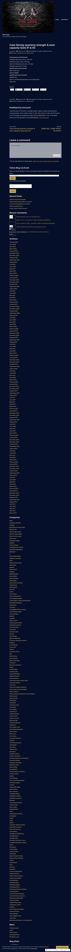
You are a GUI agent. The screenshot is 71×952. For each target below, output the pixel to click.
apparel (11, 567)
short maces (13, 807)
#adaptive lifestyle (15, 523)
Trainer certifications (15, 871)
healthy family (13, 671)
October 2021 (13, 284)
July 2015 (12, 451)
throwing (12, 869)
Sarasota (12, 800)
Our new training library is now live (19, 204)
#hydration (12, 538)
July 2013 (12, 504)
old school (12, 747)
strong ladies (13, 849)
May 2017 (12, 402)
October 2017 (13, 391)
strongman (12, 853)
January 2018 (13, 384)
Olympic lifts (13, 749)
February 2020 (13, 328)
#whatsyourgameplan (16, 549)
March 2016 (13, 433)
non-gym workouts (15, 738)
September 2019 (14, 340)
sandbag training (14, 793)
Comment (56, 155)
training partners (14, 887)
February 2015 (13, 462)
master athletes (14, 714)
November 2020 (14, 308)
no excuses (12, 736)
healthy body (13, 669)
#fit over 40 (13, 529)
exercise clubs (13, 631)
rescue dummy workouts (16, 780)
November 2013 (14, 495)
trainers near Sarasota (16, 876)
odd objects (13, 745)
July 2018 (12, 371)
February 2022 (13, 275)
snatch (11, 818)
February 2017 (13, 408)
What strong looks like (16, 206)
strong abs (12, 847)
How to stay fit (13, 691)
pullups (11, 776)
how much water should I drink (18, 680)
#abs (10, 520)
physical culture (14, 765)
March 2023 (13, 249)
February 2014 (13, 488)
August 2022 (13, 262)
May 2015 (12, 455)
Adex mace (12, 565)
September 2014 (14, 473)
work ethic (12, 918)
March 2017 (13, 406)
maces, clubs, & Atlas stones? (18, 208)
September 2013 (14, 499)
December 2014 (14, 466)
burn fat (11, 589)
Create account (14, 928)
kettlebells (12, 702)
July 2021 (12, 291)
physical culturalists (15, 762)
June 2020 (12, 320)
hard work (12, 662)
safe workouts (13, 791)
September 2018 (14, 366)
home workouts (14, 678)
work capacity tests (29, 53)
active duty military (15, 556)
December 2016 (14, 413)
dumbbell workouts (15, 625)
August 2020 (13, 315)
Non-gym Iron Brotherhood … (32, 216)
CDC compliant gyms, (15, 598)
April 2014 (12, 484)
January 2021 (13, 304)
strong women (13, 851)
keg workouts (13, 698)
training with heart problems (18, 889)
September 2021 (14, 286)
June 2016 (12, 426)
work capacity (13, 913)
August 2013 (13, 502)
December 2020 (14, 306)
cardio (11, 591)
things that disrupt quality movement (20, 201)
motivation (39, 51)
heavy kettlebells (14, 674)
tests (51, 51)
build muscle (13, 587)
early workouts (13, 627)
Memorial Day (13, 720)
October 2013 (13, 497)
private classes (14, 773)
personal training (14, 760)
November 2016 (14, 415)
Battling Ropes (13, 574)
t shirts (11, 860)
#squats (11, 543)
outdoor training (14, 753)
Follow (13, 178)
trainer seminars (14, 873)
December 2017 (14, 386)
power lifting (13, 767)
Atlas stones (13, 569)
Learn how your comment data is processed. (46, 161)
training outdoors (14, 884)
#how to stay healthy (15, 534)
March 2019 (13, 353)
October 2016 (13, 417)
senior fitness (13, 805)
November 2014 (14, 468)
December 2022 (14, 253)
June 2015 (12, 453)
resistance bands (14, 782)
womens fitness (14, 911)
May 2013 (12, 508)
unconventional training (16, 893)
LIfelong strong (14, 705)
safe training (13, 789)
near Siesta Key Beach (16, 729)
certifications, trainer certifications (20, 600)
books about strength (15, 583)
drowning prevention (15, 623)
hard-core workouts (15, 665)
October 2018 (13, 364)
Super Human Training (16, 856)
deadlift (11, 616)
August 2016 (13, 422)
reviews (11, 785)
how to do (12, 685)
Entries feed (13, 932)
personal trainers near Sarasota (18, 758)
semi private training (15, 802)
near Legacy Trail (14, 727)
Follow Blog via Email (19, 168)
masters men (13, 716)
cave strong (13, 594)
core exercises (13, 614)
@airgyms (12, 551)
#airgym (11, 525)
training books (13, 880)
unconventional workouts (17, 896)
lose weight (13, 709)
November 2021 (14, 282)
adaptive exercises (15, 558)
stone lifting (13, 831)
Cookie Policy (34, 948)
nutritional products (15, 742)
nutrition (12, 740)
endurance (12, 629)
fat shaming (13, 636)
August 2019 (13, 342)
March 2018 (13, 380)
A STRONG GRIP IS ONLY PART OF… (39, 232)
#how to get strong (15, 532)
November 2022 (14, 255)
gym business (13, 658)
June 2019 (12, 346)
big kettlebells (13, 578)
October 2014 (13, 471)
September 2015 (14, 446)
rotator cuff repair (14, 787)
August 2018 (13, 368)
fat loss (11, 634)
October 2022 (13, 257)
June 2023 (12, 244)
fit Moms (12, 643)
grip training (13, 656)
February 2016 (13, 435)
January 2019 (13, 357)
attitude (11, 571)
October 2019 (13, 337)
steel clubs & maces (15, 827)
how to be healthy (14, 682)
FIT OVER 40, (13, 645)
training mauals (14, 882)
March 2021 (13, 300)
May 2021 (12, 295)
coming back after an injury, (17, 609)
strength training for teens (17, 840)
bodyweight (13, 580)
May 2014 (12, 482)
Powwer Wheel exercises (17, 771)
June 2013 (12, 506)
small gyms (12, 816)
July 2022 (12, 264)
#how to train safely (15, 536)
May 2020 (12, 322)
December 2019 (14, 333)
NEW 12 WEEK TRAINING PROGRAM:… (40, 220)
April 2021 (12, 297)
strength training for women (17, 842)
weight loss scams (15, 904)
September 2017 (14, 393)
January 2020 (13, 331)
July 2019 (12, 344)
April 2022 (12, 271)
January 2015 (13, 464)
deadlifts (12, 618)
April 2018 (12, 377)
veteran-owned (14, 900)
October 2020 (13, 311)
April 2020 (12, 324)
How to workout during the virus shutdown (22, 694)
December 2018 (14, 360)
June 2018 (12, 373)
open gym (12, 751)
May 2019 (12, 348)
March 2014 (13, 486)
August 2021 (13, 288)
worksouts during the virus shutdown (20, 920)
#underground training (16, 547)
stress (11, 845)
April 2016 (12, 431)
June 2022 (12, 266)
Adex (11, 560)
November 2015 (14, 442)
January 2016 (13, 437)
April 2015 (12, 457)
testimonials (13, 862)
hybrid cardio (13, 696)
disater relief (13, 620)
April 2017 (12, 404)
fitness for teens (14, 651)
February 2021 (13, 302)
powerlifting (13, 769)
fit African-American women (17, 640)
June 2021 (12, 293)
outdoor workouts (14, 756)
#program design (14, 540)
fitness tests (14, 53)
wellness (12, 907)
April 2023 (12, 246)
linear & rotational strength (17, 199)
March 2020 (13, 326)
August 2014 (13, 475)
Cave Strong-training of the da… (37, 227)
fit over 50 (12, 647)
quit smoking (13, 778)
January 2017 (13, 411)
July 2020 (12, 317)
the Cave (12, 867)
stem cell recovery (15, 829)
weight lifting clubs (15, 902)
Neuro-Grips (13, 731)
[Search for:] (20, 186)
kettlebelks (12, 700)
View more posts (44, 117)
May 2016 (12, 428)
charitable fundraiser (15, 603)
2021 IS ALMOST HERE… (23, 223)
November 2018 (14, 362)
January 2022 (13, 277)
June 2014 (12, 479)
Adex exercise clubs (15, 563)
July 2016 (12, 424)
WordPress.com (14, 937)
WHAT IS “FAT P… (21, 220)
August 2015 (13, 448)
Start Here (64, 19)
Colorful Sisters (20, 227)
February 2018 (13, 382)
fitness (11, 649)
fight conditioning (14, 638)
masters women (14, 718)
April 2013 (12, 510)
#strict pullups (13, 545)
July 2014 (12, 477)
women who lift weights (16, 909)
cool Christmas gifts (15, 611)
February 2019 (13, 355)
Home (57, 19)
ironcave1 (13, 51)
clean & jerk (12, 605)
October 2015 (13, 444)
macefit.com (13, 711)
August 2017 (13, 395)
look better (12, 707)
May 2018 (12, 375)
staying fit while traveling (17, 825)
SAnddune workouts (15, 798)
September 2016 (14, 419)
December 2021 (14, 280)
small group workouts (15, 813)
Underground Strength (16, 898)
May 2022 (12, 269)
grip (10, 654)
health (11, 667)
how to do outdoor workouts (17, 687)
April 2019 (12, 351)
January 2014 (13, 491)
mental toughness (32, 51)
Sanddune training (15, 796)
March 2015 (13, 459)
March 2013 (13, 513)
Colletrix (18, 216)
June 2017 (12, 399)
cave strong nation (15, 596)
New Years (12, 734)
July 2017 (12, 397)
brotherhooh (13, 585)
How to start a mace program (18, 689)
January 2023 (13, 251)
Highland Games (14, 676)
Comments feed (14, 934)
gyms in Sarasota (14, 660)
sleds (11, 811)
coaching (12, 607)
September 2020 (14, 313)
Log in (11, 930)
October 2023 (13, 242)
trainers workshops (15, 878)
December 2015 (14, 439)
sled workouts (13, 809)
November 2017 (14, 388)
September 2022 (14, 260)
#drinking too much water (17, 527)
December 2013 (14, 493)
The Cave (5, 35)
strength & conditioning (16, 833)
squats (11, 822)
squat (11, 820)
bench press (13, 576)
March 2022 (13, 273)
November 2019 (14, 335)
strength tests (46, 51)
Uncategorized (13, 891)
